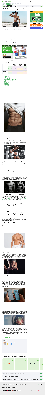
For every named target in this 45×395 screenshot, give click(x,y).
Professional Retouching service (8, 80)
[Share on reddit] (9, 337)
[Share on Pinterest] (7, 337)
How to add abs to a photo (7, 78)
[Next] (41, 6)
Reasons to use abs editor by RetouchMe (10, 79)
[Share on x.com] (6, 337)
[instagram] (10, 344)
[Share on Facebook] (5, 337)
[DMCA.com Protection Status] (13, 387)
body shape (9, 198)
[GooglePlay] (38, 19)
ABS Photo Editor (6, 76)
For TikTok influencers (33, 25)
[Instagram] (3, 387)
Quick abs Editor (6, 81)
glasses (25, 198)
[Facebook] (6, 387)
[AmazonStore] (18, 390)
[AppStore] (38, 17)
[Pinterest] (9, 387)
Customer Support (6, 84)
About (42, 1)
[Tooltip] (11, 68)
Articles (35, 1)
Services (31, 1)
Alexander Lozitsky (11, 342)
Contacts (38, 1)
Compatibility (6, 83)
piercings (3, 199)
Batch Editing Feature (7, 82)
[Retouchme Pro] (34, 390)
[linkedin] (8, 344)
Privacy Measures (6, 85)
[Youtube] (8, 387)
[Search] (3, 4)
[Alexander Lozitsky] (5, 343)
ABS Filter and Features (7, 77)
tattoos (21, 198)
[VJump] (40, 390)
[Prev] (3, 6)
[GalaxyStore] (14, 390)
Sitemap (25, 384)
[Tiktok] (4, 387)
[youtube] (12, 344)
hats (22, 198)
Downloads (21, 384)
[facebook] (11, 344)
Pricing (10, 384)
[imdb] (7, 344)
